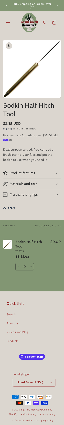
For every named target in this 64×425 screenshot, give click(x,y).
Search (11, 314)
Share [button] (11, 207)
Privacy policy (47, 414)
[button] (8, 22)
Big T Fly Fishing (30, 409)
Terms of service (23, 420)
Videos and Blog (17, 332)
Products (12, 341)
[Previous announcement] (6, 5)
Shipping (7, 128)
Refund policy (28, 414)
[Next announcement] (57, 5)
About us (12, 323)
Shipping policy (44, 420)
